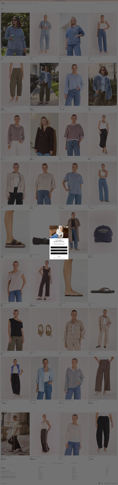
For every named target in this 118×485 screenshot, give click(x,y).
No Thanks (59, 256)
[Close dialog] (67, 227)
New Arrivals (59, 247)
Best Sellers (59, 250)
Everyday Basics (59, 253)
